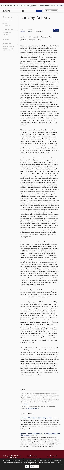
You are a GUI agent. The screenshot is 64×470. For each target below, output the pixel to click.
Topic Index (6, 39)
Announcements (7, 21)
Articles (30, 31)
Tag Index (5, 37)
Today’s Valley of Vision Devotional (8, 49)
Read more (34, 466)
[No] (62, 464)
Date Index (6, 34)
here (25, 404)
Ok (27, 466)
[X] (57, 30)
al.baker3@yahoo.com (32, 408)
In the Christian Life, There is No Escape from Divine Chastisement (40, 434)
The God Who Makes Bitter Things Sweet (35, 418)
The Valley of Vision (8, 46)
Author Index (7, 32)
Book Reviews (6, 25)
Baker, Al (22, 31)
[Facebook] (54, 30)
